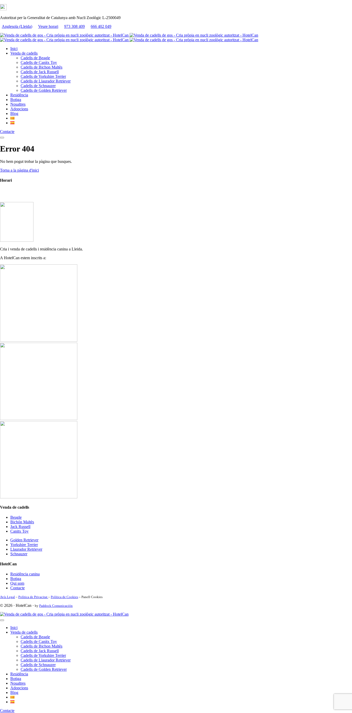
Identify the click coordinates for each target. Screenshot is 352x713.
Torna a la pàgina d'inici (19, 170)
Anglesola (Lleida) (17, 26)
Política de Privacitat (33, 597)
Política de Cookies (64, 597)
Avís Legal (7, 597)
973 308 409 (74, 26)
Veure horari (48, 26)
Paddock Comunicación (56, 606)
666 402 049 (101, 26)
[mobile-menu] (2, 137)
